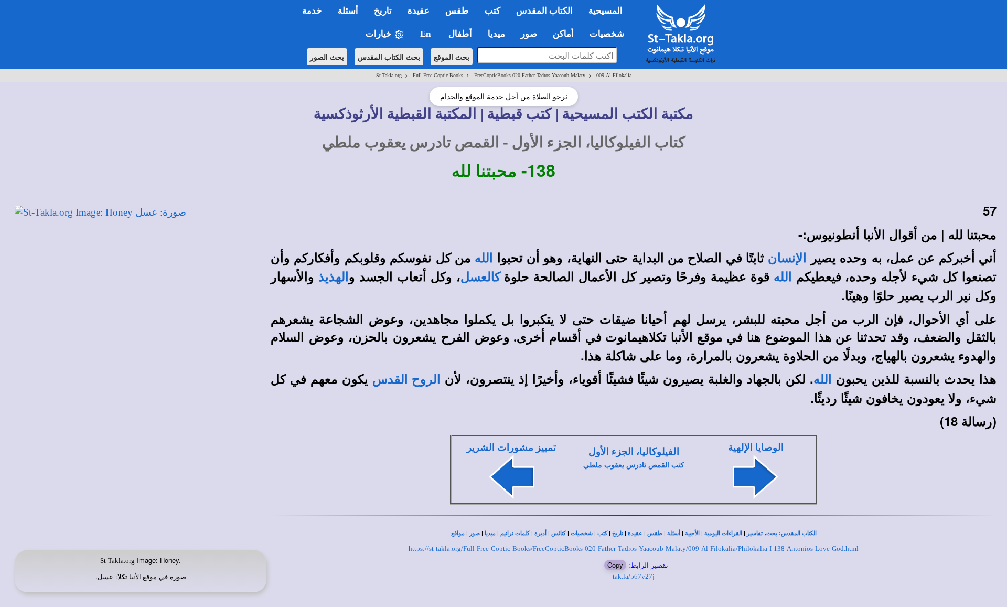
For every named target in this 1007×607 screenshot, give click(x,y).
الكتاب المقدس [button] (544, 11)
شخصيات (582, 533)
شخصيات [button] (610, 34)
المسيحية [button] (605, 11)
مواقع (458, 533)
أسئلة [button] (348, 11)
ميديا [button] (496, 34)
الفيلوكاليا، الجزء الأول (633, 451)
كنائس (558, 533)
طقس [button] (457, 11)
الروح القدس (406, 379)
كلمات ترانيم (515, 533)
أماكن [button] (563, 34)
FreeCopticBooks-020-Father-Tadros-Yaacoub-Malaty (529, 75)
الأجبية (692, 533)
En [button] (426, 34)
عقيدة (635, 533)
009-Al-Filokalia (613, 75)
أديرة (540, 533)
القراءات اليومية (723, 533)
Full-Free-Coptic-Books (438, 75)
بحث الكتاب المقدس (389, 56)
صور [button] (529, 34)
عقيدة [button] (419, 11)
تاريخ (617, 533)
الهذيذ (333, 277)
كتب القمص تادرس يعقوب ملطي (633, 465)
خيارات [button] (380, 34)
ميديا (490, 533)
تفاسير (755, 533)
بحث (771, 533)
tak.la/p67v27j (634, 576)
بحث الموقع (451, 56)
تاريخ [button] (383, 11)
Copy (615, 565)
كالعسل (480, 277)
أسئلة (673, 533)
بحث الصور (327, 56)
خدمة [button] (312, 11)
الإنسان (787, 258)
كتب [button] (492, 11)
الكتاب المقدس (799, 533)
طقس (654, 533)
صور (474, 533)
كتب (602, 533)
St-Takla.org (389, 75)
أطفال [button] (460, 34)
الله (484, 258)
